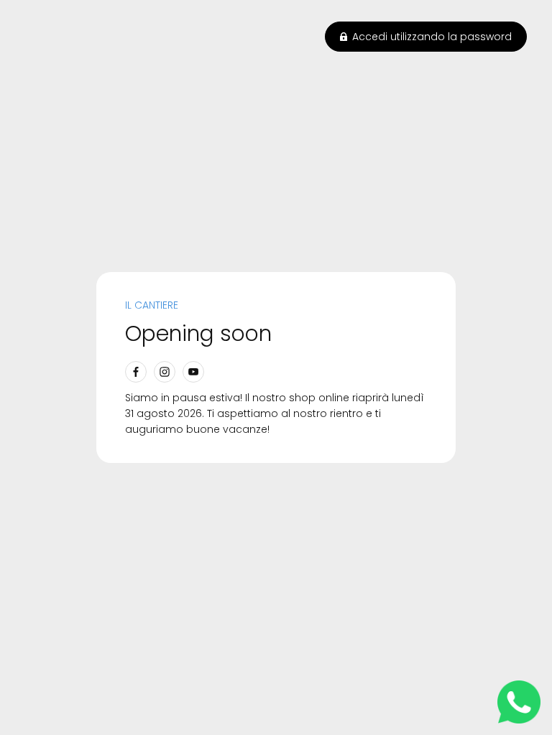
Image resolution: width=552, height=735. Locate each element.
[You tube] (193, 372)
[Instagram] (164, 372)
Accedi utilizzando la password (432, 36)
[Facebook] (136, 372)
